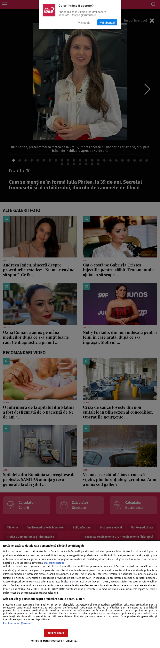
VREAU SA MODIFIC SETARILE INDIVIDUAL (54, 641)
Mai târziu (84, 22)
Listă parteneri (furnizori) (17, 623)
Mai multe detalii (54, 562)
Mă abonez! (107, 22)
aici (73, 581)
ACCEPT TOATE (56, 633)
